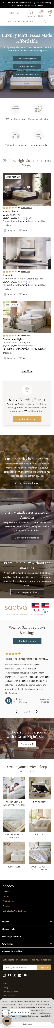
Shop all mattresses (27, 66)
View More (27, 371)
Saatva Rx (44, 699)
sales (25, 959)
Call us (6, 896)
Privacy (5, 988)
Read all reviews (27, 641)
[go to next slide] (37, 712)
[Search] (44, 21)
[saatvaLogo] (8, 886)
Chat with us (8, 901)
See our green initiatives (27, 483)
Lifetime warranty (38, 144)
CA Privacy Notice (9, 996)
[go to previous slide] (16, 712)
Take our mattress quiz (27, 74)
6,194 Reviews (26, 207)
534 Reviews (25, 271)
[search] (25, 21)
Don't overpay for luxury (27, 592)
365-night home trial (15, 118)
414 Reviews (25, 335)
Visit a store (25, 419)
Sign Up (44, 967)
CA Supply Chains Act (10, 992)
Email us (6, 906)
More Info (38, 5)
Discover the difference (27, 537)
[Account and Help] (31, 12)
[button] (27, 921)
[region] (27, 680)
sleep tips (46, 959)
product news (34, 959)
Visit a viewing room (27, 58)
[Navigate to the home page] (15, 13)
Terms (5, 984)
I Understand (27, 1024)
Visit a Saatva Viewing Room (14, 911)
